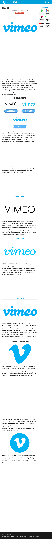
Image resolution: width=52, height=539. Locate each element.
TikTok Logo (42, 19)
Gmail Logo (47, 13)
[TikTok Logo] (41, 17)
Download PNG (20, 12)
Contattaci (37, 536)
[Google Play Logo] (47, 17)
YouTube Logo (42, 26)
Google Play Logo (47, 20)
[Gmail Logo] (47, 11)
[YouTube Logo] (41, 24)
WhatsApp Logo (41, 13)
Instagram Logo (47, 26)
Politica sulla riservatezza (8, 536)
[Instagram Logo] (47, 24)
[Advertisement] (19, 48)
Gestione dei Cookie (20, 536)
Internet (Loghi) (24, 10)
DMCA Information (29, 536)
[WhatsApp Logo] (41, 11)
